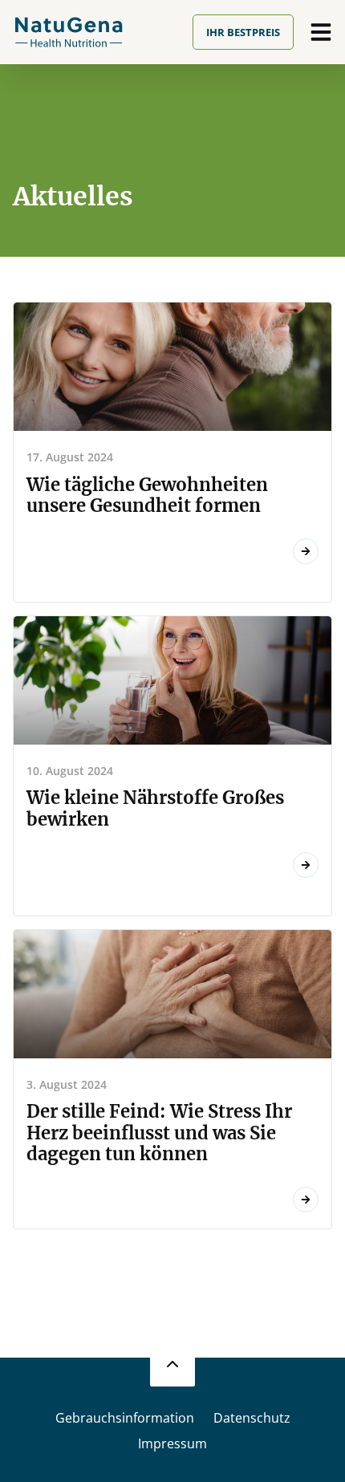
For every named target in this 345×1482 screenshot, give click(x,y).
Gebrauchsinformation (124, 1418)
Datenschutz (251, 1418)
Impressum (172, 1443)
